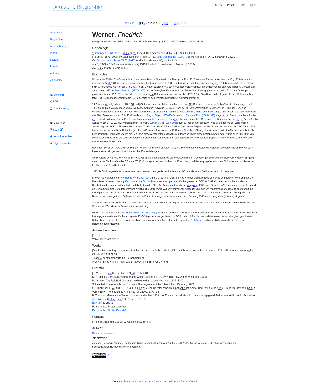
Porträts (54, 66)
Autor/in (54, 73)
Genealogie (56, 32)
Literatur (54, 59)
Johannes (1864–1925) (108, 53)
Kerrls (176, 185)
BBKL (95, 302)
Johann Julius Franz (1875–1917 (116, 60)
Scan (56, 129)
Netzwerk (56, 94)
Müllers (185, 130)
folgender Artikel (62, 143)
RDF (55, 101)
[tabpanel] (155, 195)
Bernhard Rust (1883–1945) (200, 115)
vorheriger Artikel (62, 136)
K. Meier (197, 220)
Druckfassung (60, 108)
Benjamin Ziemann (103, 333)
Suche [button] (219, 5)
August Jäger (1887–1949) (161, 115)
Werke (53, 53)
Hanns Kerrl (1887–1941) (138, 177)
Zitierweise (56, 80)
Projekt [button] (231, 5)
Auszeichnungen (59, 46)
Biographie (56, 39)
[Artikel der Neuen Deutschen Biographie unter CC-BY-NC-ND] (101, 355)
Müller (95, 137)
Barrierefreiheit (189, 381)
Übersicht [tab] (128, 23)
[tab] (148, 23)
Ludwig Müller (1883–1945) (164, 123)
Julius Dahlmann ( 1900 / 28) (172, 56)
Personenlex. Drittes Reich (107, 310)
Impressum (145, 381)
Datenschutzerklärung (166, 381)
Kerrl (127, 181)
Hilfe (242, 5)
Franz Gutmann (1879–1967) (130, 90)
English (252, 5)
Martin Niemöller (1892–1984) (141, 212)
